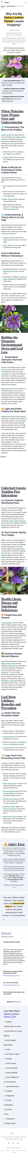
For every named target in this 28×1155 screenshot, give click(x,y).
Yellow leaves (12, 665)
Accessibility (23, 1150)
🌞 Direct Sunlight (10, 1040)
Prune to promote (9, 791)
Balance (8, 300)
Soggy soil (4, 135)
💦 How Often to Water (11, 1054)
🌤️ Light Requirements (11, 1086)
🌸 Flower (7, 1049)
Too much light (21, 421)
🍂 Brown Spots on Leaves (13, 1031)
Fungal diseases (6, 623)
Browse (14, 1002)
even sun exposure (9, 809)
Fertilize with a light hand (11, 799)
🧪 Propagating (9, 1095)
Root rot (13, 143)
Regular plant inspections (17, 521)
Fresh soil (11, 199)
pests (3, 559)
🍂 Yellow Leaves (9, 1123)
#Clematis (6, 933)
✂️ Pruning (7, 1100)
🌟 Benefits (8, 1022)
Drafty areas (5, 388)
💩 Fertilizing (8, 1045)
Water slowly (7, 245)
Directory (14, 1152)
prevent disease (8, 793)
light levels (11, 416)
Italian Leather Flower (8, 663)
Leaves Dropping (11, 6)
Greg (11, 937)
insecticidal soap (17, 549)
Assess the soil (8, 736)
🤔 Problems (8, 1091)
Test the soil (7, 237)
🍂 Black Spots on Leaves (12, 1026)
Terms (17, 1150)
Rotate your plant (9, 806)
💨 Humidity (8, 1059)
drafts (17, 440)
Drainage (6, 157)
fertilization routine (7, 681)
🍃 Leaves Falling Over (11, 1077)
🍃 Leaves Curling (10, 1063)
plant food (14, 803)
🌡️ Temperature (9, 1119)
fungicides (16, 640)
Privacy (13, 1150)
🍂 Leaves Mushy (10, 1082)
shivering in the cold (16, 744)
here (14, 43)
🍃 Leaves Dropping (10, 1072)
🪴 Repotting (8, 1105)
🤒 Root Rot (8, 1109)
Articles (3, 6)
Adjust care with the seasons (13, 816)
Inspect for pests (9, 747)
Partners (7, 1150)
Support (2, 1150)
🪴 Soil (6, 1114)
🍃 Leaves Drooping (10, 1068)
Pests (3, 508)
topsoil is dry (14, 209)
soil (11, 152)
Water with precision (10, 783)
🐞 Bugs (6, 1035)
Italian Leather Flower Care (11, 1015)
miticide (3, 555)
